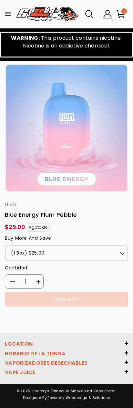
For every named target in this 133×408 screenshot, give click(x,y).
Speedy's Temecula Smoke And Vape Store (73, 390)
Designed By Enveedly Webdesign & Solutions (66, 397)
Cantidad (16, 268)
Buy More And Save (28, 238)
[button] (89, 14)
